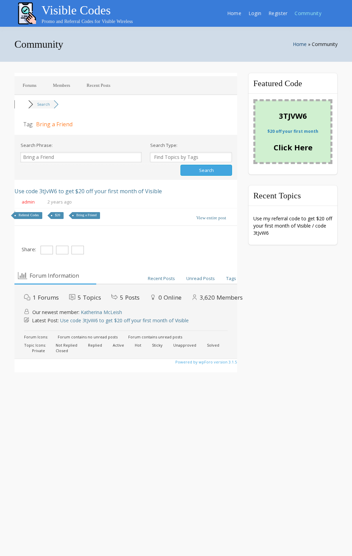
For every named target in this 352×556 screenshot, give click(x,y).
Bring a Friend (86, 215)
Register (277, 13)
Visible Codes (76, 10)
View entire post (211, 217)
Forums (29, 85)
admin (28, 202)
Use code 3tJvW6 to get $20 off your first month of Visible (88, 191)
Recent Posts (98, 85)
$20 (57, 215)
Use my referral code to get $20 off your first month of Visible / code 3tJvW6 (292, 225)
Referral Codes (29, 215)
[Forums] (21, 104)
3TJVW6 (293, 116)
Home (234, 13)
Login (255, 13)
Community (308, 13)
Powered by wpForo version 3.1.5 (205, 361)
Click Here (293, 147)
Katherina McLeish (101, 312)
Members (61, 85)
